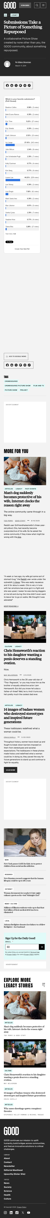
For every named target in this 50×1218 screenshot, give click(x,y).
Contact (8, 1162)
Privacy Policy (12, 954)
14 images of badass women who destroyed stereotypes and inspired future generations (24, 715)
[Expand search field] (37, 5)
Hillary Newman (24, 62)
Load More (10, 770)
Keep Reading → (11, 606)
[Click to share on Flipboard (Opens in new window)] (20, 85)
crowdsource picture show (17, 386)
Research (8, 874)
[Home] (5, 15)
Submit (43, 948)
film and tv (38, 386)
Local (7, 921)
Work (7, 860)
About (7, 1158)
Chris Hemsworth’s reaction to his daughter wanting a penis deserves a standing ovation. (24, 656)
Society (7, 1187)
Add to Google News (17, 356)
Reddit (24, 579)
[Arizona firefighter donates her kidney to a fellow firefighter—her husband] (25, 923)
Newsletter (9, 1166)
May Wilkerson (11, 675)
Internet (8, 889)
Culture (8, 646)
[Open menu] (43, 5)
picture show (11, 390)
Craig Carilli (10, 737)
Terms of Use (34, 952)
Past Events (30, 489)
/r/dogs (16, 582)
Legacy (14, 15)
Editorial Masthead (13, 1170)
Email (9, 942)
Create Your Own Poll (22, 249)
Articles (9, 489)
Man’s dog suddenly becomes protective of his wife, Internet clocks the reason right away (22, 499)
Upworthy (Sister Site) (14, 1174)
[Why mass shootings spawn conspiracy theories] (25, 1109)
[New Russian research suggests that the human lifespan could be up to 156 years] (25, 876)
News (6, 1183)
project (24, 390)
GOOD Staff (20, 521)
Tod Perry (8, 521)
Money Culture (11, 904)
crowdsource (11, 381)
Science (8, 1191)
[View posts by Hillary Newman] (7, 64)
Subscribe (25, 5)
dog (19, 537)
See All (43, 984)
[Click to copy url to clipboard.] (29, 85)
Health (7, 1195)
